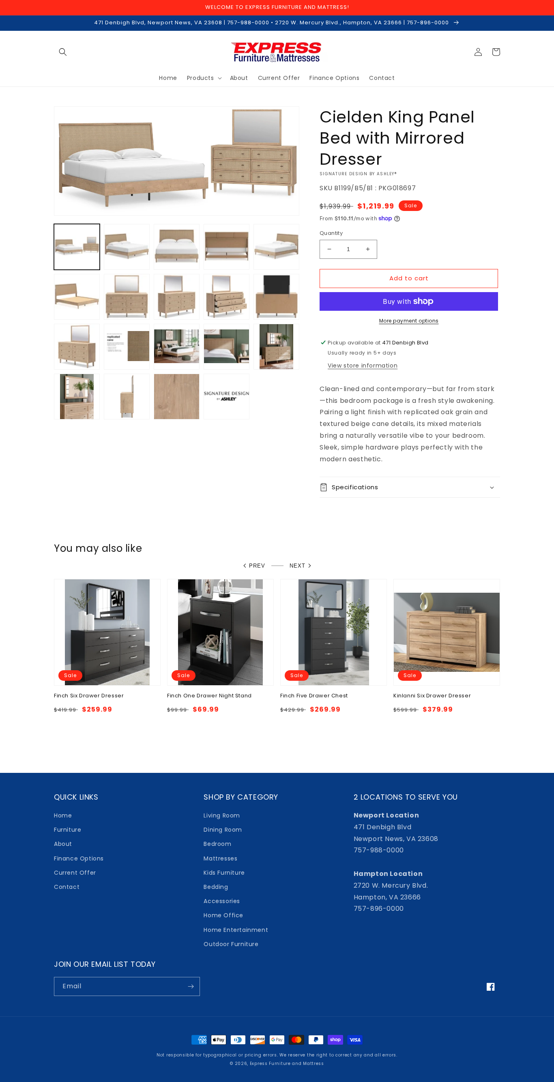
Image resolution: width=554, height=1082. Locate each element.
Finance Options (79, 858)
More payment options (409, 320)
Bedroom (217, 844)
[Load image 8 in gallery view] (177, 297)
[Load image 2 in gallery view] (127, 247)
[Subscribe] (191, 986)
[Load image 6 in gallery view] (77, 297)
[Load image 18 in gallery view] (177, 396)
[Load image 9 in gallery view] (226, 297)
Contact (66, 887)
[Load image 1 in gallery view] (77, 247)
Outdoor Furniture (231, 944)
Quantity (331, 233)
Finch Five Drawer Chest (314, 696)
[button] (63, 52)
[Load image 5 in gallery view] (276, 247)
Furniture (67, 830)
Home (63, 815)
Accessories (222, 901)
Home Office (223, 915)
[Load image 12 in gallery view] (127, 347)
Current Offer (75, 873)
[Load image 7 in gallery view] (127, 297)
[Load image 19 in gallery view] (226, 396)
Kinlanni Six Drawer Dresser (432, 696)
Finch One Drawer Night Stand (209, 696)
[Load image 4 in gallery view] (226, 247)
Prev (257, 566)
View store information (362, 365)
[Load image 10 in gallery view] (276, 297)
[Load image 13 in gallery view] (177, 347)
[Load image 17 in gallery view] (127, 396)
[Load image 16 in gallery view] (77, 396)
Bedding (216, 887)
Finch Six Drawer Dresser (89, 696)
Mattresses (220, 858)
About (63, 844)
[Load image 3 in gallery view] (177, 247)
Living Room (222, 815)
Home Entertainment (236, 930)
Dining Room (223, 830)
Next (297, 566)
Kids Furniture (224, 873)
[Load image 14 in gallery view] (226, 347)
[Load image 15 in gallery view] (276, 347)
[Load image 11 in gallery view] (77, 347)
